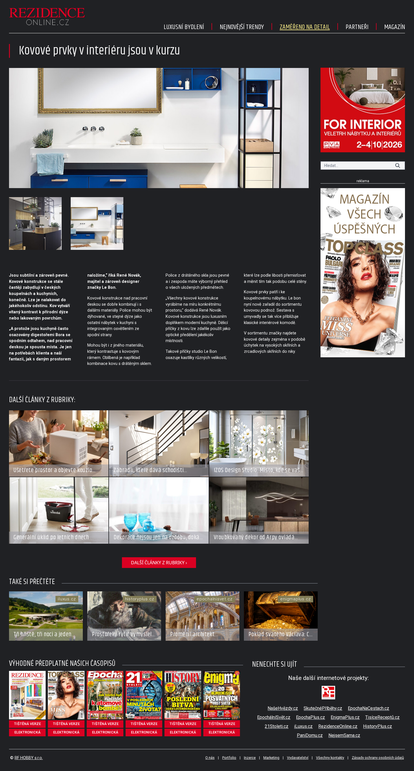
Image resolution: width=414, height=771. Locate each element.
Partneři (357, 27)
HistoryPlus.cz (377, 726)
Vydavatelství (297, 757)
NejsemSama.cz (344, 735)
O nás (210, 757)
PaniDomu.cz (310, 735)
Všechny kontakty (330, 757)
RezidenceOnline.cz (337, 726)
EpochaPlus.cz (310, 717)
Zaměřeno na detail (305, 27)
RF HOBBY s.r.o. (29, 757)
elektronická (27, 732)
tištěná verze (27, 724)
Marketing (271, 757)
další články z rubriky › (159, 562)
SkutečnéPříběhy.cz (323, 708)
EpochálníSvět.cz (273, 717)
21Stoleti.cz (276, 726)
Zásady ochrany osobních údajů (378, 757)
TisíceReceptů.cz (382, 717)
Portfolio (229, 757)
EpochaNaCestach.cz (368, 708)
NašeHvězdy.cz (283, 708)
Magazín (394, 27)
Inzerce (250, 757)
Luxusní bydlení (184, 27)
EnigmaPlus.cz (345, 717)
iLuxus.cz (303, 726)
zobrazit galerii (159, 128)
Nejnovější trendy (242, 27)
